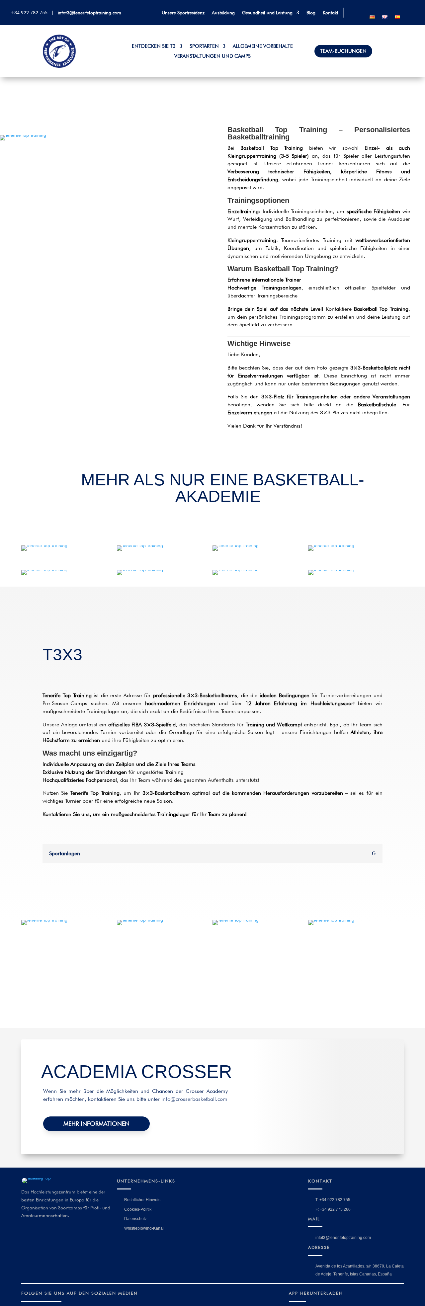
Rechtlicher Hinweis (142, 1199)
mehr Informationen (96, 1123)
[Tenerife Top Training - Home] (59, 66)
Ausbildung (223, 12)
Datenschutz (135, 1218)
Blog (310, 12)
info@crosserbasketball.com (194, 1099)
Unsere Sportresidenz (183, 12)
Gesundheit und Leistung (267, 12)
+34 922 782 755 (30, 12)
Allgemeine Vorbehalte (263, 46)
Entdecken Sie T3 (154, 46)
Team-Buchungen (343, 51)
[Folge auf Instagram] (402, 8)
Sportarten (204, 46)
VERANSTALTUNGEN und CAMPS (212, 56)
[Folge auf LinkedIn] (390, 8)
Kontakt (330, 12)
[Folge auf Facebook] (379, 8)
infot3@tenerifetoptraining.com (89, 12)
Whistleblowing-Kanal (144, 1228)
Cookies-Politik (137, 1209)
